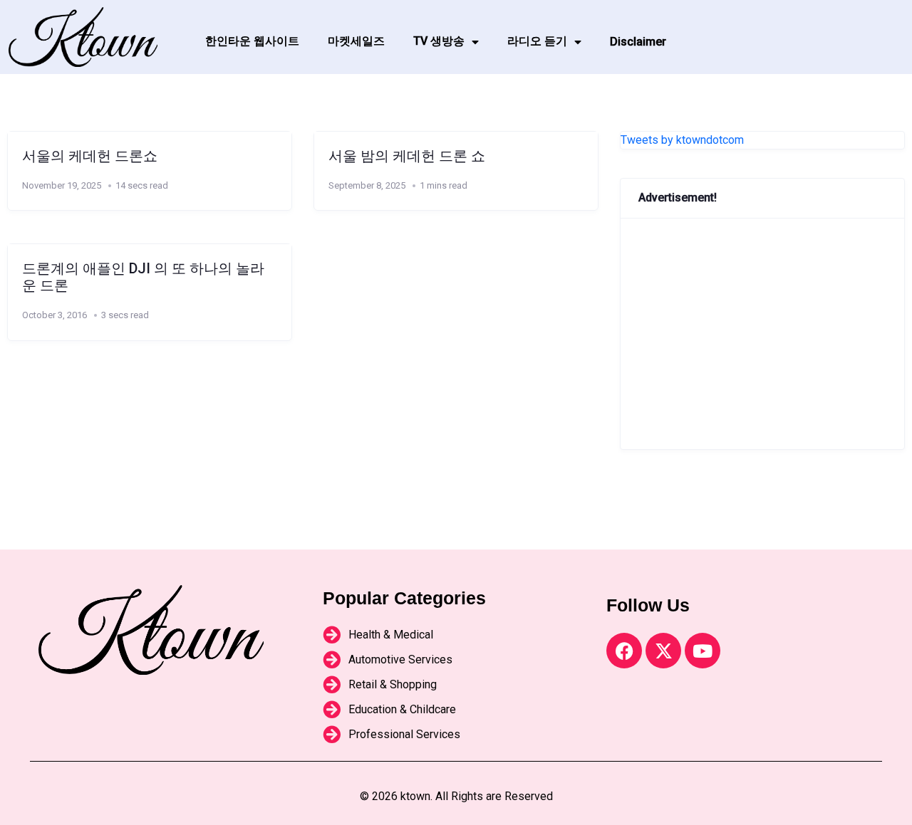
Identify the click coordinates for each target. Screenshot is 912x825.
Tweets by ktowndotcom (682, 140)
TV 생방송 (439, 41)
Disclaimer (638, 41)
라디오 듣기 (537, 41)
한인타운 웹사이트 (252, 41)
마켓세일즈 (356, 41)
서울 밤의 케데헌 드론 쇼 (406, 155)
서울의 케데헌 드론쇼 (89, 155)
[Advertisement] (762, 333)
